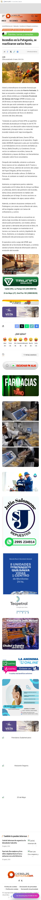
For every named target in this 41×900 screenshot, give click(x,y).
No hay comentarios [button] (31, 355)
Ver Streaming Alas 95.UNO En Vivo (26, 895)
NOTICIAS (28, 30)
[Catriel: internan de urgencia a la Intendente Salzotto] (33, 842)
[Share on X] (10, 51)
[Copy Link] (14, 51)
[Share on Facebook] (7, 51)
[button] (4, 16)
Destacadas (7, 30)
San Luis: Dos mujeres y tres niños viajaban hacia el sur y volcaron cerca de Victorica (12, 853)
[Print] (17, 51)
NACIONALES (18, 30)
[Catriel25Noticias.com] (14, 16)
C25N (3, 57)
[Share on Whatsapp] (27, 326)
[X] (21, 880)
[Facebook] (19, 880)
